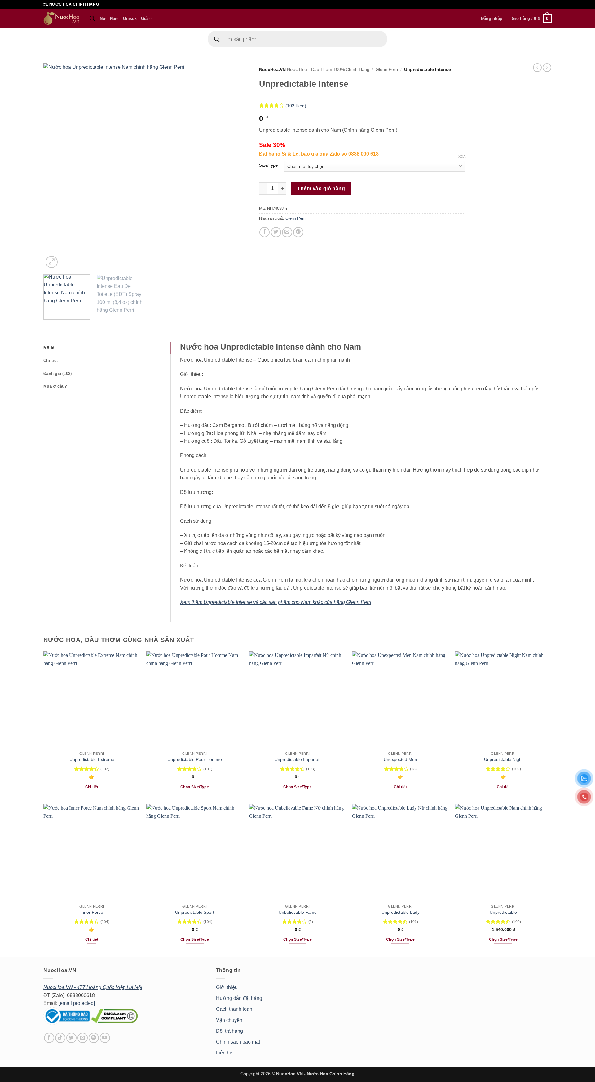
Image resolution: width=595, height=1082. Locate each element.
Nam (114, 18)
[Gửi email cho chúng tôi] (82, 1038)
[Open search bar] (92, 18)
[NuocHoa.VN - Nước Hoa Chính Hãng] (61, 18)
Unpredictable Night (503, 759)
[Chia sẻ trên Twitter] (276, 232)
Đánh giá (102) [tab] (57, 373)
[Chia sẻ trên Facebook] (264, 232)
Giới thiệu (227, 987)
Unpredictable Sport (194, 912)
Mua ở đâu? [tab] (55, 386)
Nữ (103, 18)
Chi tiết (92, 787)
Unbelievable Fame (298, 912)
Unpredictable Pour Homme (194, 759)
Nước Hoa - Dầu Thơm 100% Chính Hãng (328, 69)
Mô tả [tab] (48, 347)
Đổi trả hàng (229, 1031)
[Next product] (537, 67)
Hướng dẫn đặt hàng (239, 998)
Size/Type (268, 165)
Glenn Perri (387, 69)
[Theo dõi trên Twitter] (71, 1038)
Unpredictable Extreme (91, 759)
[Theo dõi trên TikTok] (60, 1038)
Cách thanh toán (234, 1009)
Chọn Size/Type (194, 787)
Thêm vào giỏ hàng (321, 188)
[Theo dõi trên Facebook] (49, 1038)
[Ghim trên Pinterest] (298, 232)
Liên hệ (224, 1052)
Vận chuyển (229, 1020)
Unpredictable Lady (400, 912)
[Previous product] (547, 67)
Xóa (461, 156)
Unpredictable (503, 912)
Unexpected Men (400, 759)
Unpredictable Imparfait (297, 759)
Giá (144, 18)
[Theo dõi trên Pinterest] (94, 1038)
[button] (491, 18)
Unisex (130, 18)
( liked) (295, 105)
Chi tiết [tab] (50, 360)
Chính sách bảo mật (238, 1042)
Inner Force (91, 912)
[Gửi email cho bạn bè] (287, 232)
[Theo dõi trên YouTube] (105, 1038)
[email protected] (77, 1003)
